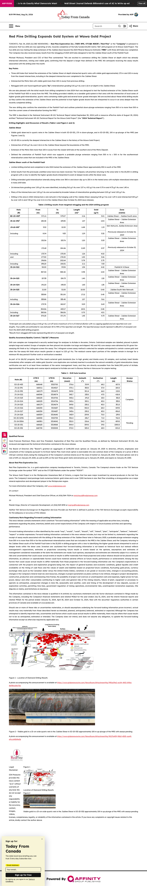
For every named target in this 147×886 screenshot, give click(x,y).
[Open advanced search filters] (124, 26)
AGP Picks (7, 3)
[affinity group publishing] (4, 445)
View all (141, 3)
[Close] (42, 839)
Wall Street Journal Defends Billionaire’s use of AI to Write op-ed (96, 3)
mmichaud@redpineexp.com (85, 495)
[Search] (119, 26)
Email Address (13, 865)
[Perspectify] (4, 440)
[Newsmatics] (4, 451)
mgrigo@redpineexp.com (78, 505)
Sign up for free (23, 875)
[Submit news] (4, 435)
